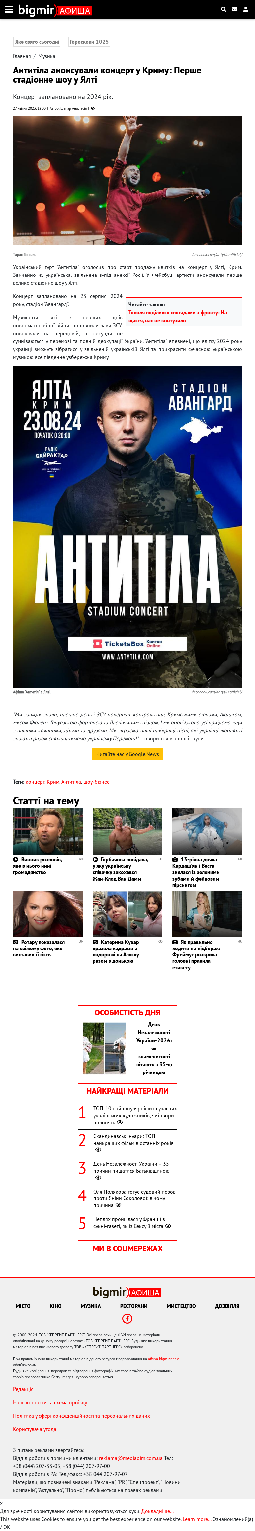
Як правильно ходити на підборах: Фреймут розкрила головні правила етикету (196, 955)
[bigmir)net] (38, 9)
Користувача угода (34, 1429)
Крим (53, 781)
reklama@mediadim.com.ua (131, 1458)
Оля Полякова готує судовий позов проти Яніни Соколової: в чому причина (134, 1198)
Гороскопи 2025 (89, 41)
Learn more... (197, 1519)
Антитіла (71, 781)
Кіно (56, 1306)
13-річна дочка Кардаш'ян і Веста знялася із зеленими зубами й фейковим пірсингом (196, 872)
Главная (22, 56)
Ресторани (134, 1306)
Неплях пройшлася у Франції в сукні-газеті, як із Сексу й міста (129, 1222)
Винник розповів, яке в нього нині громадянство (37, 865)
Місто (23, 1306)
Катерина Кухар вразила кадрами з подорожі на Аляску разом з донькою (116, 951)
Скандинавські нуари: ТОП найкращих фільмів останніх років (133, 1139)
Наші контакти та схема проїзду (50, 1402)
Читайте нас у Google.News (127, 754)
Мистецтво (181, 1306)
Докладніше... (157, 1511)
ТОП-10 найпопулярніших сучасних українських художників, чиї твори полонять (135, 1115)
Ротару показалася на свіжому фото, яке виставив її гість (39, 948)
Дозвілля (227, 1306)
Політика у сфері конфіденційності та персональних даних (81, 1415)
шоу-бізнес (96, 781)
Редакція (23, 1389)
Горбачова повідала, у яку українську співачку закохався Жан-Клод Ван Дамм (120, 869)
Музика (46, 56)
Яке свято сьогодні (37, 41)
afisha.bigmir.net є (163, 1358)
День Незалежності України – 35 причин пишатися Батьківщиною (131, 1167)
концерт (35, 781)
